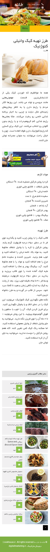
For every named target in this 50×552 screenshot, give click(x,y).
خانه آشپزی (16, 8)
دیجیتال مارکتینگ (34, 546)
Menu (25, 29)
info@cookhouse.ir (32, 8)
